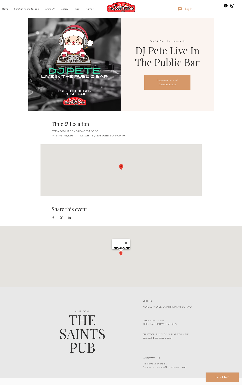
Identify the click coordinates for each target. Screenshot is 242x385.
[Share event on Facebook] (53, 218)
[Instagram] (232, 5)
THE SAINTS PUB (82, 333)
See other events (167, 84)
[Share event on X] (61, 218)
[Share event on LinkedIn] (69, 218)
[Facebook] (225, 5)
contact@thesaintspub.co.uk (157, 337)
